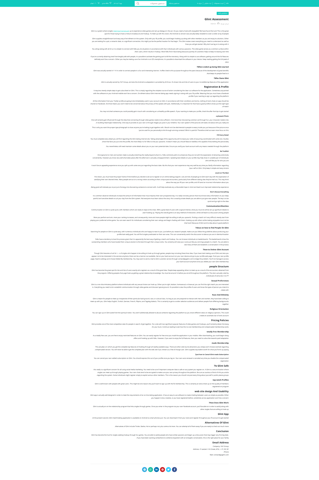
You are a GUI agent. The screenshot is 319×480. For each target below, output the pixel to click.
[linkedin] (156, 469)
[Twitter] (168, 469)
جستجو (138, 3)
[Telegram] (144, 469)
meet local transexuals (121, 31)
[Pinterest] (162, 469)
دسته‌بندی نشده (222, 13)
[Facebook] (174, 469)
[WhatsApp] (150, 469)
